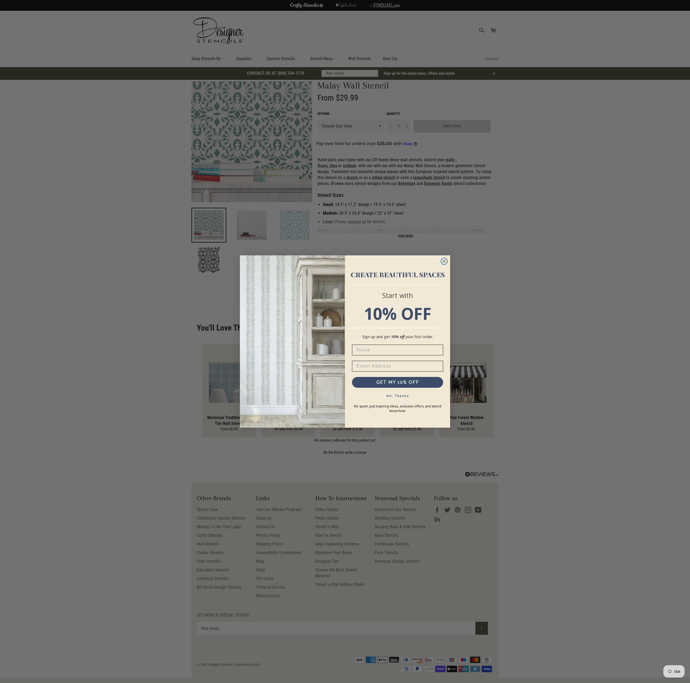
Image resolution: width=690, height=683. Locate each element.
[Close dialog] (444, 261)
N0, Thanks (398, 396)
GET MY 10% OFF (397, 382)
